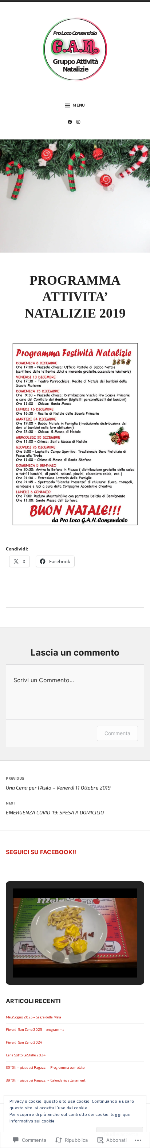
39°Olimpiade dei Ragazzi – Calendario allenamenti (46, 1080)
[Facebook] (71, 122)
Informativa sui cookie (32, 1120)
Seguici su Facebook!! (41, 852)
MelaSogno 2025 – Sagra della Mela (33, 1017)
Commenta (117, 733)
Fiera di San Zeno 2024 (24, 1042)
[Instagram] (79, 122)
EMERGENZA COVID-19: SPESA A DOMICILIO (55, 808)
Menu (78, 105)
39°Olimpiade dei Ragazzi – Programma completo (45, 1067)
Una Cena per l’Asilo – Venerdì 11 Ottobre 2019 (58, 783)
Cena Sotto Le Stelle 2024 (26, 1055)
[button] (58, 957)
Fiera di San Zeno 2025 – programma (35, 1029)
